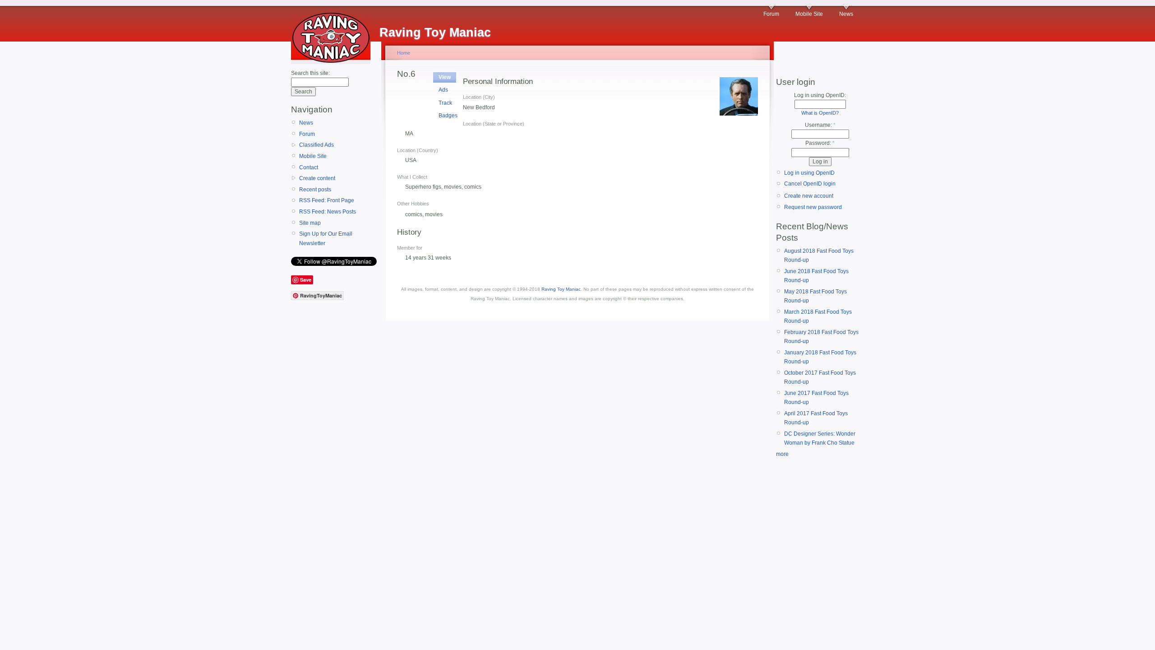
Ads (443, 90)
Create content (317, 178)
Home (403, 53)
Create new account (808, 196)
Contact (308, 167)
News (846, 14)
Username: (820, 125)
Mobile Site (809, 14)
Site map (310, 223)
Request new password (813, 207)
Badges (448, 115)
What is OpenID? (820, 113)
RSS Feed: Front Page (326, 200)
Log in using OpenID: (820, 95)
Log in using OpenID (809, 173)
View (445, 77)
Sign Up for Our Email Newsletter (325, 238)
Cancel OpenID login (810, 184)
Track (445, 103)
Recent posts (315, 189)
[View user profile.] (739, 114)
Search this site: (310, 73)
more (782, 454)
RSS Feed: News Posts (327, 212)
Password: (820, 143)
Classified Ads (316, 145)
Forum (771, 14)
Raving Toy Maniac (561, 289)
